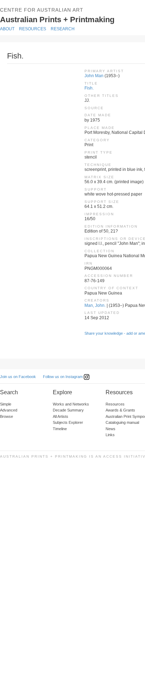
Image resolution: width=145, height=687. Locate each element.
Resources (32, 28)
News (110, 429)
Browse (6, 416)
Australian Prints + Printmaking (67, 19)
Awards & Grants (120, 410)
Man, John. (95, 305)
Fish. (89, 88)
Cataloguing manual (122, 422)
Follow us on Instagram (63, 377)
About (7, 28)
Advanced (8, 410)
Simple (5, 404)
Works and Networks (71, 404)
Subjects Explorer (68, 422)
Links (110, 435)
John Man (93, 75)
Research (63, 28)
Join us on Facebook (18, 377)
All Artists (60, 416)
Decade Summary (68, 410)
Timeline (60, 429)
